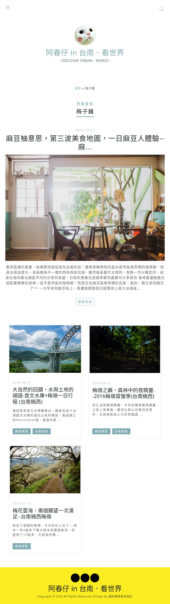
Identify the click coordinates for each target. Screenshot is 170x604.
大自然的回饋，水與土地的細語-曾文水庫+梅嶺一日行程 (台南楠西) (43, 395)
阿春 (85, 52)
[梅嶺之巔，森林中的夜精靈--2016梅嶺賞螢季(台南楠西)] (125, 349)
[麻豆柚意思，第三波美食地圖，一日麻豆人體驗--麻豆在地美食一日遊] (85, 208)
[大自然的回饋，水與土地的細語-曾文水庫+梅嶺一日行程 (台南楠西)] (45, 349)
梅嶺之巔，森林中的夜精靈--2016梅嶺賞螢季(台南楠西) (123, 393)
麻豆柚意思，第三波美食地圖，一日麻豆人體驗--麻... (85, 142)
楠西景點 (21, 431)
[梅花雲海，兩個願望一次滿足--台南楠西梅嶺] (45, 469)
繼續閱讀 (85, 302)
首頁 (77, 88)
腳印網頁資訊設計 (121, 596)
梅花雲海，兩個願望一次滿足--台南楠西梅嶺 (43, 513)
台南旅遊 (41, 431)
